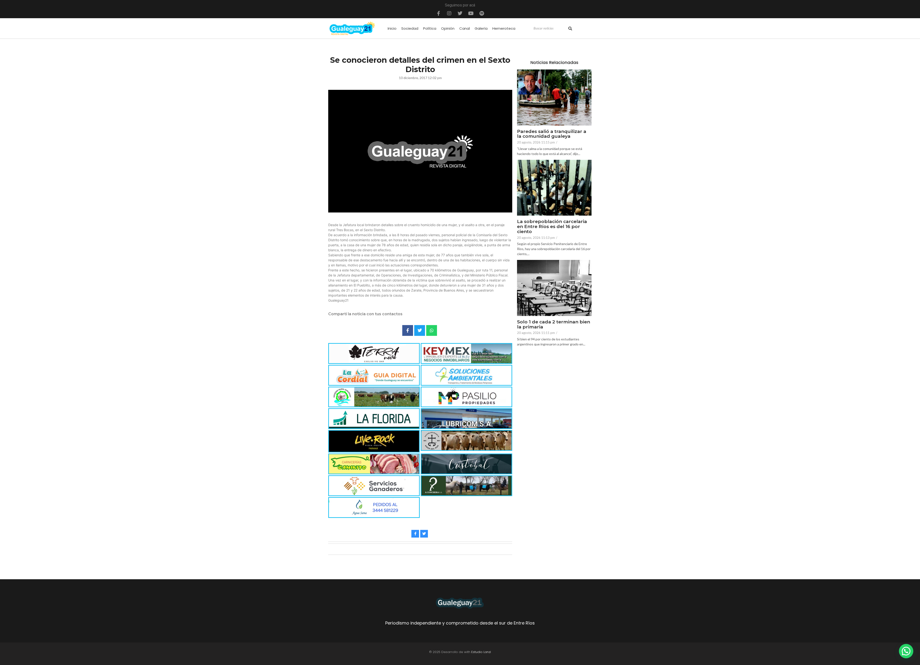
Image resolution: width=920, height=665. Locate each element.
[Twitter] (460, 13)
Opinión (447, 28)
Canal (464, 28)
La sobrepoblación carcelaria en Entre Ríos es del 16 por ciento (552, 226)
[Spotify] (481, 13)
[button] (906, 651)
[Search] (570, 28)
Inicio (392, 28)
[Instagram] (449, 13)
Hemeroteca (503, 28)
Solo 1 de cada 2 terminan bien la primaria (553, 325)
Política (429, 28)
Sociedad (409, 28)
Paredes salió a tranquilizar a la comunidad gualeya (551, 134)
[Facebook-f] (438, 13)
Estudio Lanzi (481, 652)
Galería (481, 28)
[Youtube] (471, 13)
